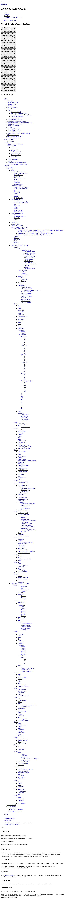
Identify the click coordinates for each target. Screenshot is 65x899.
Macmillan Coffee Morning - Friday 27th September (32, 231)
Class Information (22, 270)
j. (24, 374)
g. (24, 351)
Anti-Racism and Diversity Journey (16, 121)
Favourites (20, 643)
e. (24, 365)
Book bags (17, 205)
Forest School (24, 420)
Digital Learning (18, 198)
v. (24, 376)
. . (18, 633)
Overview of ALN (16, 112)
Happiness (24, 719)
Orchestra (20, 467)
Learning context (22, 740)
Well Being (21, 715)
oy (21, 410)
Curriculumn (17, 181)
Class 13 (16, 573)
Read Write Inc (18, 210)
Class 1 (16, 304)
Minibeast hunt (25, 519)
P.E (15, 215)
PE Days (20, 533)
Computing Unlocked (23, 720)
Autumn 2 (23, 333)
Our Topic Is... (21, 594)
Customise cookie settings (20, 844)
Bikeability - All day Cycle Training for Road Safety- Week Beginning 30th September (41, 230)
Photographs (21, 413)
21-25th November (26, 291)
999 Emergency (22, 545)
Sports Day (10, 167)
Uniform (9, 161)
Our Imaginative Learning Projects (27, 460)
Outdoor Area (21, 605)
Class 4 (16, 428)
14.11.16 (26, 265)
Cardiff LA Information (17, 116)
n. (24, 348)
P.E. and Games (18, 175)
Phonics (16, 196)
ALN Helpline (15, 118)
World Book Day (22, 510)
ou (21, 408)
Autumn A (24, 278)
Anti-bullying (21, 570)
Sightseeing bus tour (26, 523)
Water (15, 179)
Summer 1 (23, 596)
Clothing (23, 273)
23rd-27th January (26, 302)
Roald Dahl (24, 417)
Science (16, 242)
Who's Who (10, 105)
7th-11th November (29, 251)
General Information (23, 485)
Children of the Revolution (28, 488)
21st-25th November (29, 255)
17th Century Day (22, 468)
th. (25, 382)
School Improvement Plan (14, 138)
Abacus (20, 731)
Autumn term (24, 754)
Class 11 (16, 554)
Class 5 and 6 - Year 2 (17, 199)
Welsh (19, 411)
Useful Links (14, 148)
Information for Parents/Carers (19, 113)
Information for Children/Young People (21, 115)
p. (24, 350)
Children (6, 14)
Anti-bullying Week (23, 493)
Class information (22, 571)
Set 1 (22, 657)
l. (24, 367)
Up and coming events (24, 579)
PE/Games (17, 239)
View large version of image (8, 28)
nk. (25, 391)
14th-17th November (30, 253)
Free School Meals (16, 155)
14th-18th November (26, 288)
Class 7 (16, 483)
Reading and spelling (19, 216)
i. (24, 347)
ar (21, 402)
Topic (15, 241)
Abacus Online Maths (23, 706)
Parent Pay (14, 156)
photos (19, 797)
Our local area (25, 522)
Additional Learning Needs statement (17, 164)
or (21, 404)
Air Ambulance (25, 419)
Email (19, 734)
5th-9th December (29, 258)
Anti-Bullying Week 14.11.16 (32, 290)
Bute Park (23, 517)
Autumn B (24, 279)
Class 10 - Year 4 (15, 224)
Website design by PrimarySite (12, 824)
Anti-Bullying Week (23, 316)
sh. (25, 370)
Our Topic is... (21, 276)
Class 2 (16, 318)
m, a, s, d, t (24, 336)
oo (21, 399)
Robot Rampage (25, 490)
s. (24, 341)
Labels (19, 313)
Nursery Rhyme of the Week (28, 264)
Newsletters (10, 141)
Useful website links (23, 762)
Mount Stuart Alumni (13, 135)
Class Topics (21, 606)
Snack (16, 195)
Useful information (23, 739)
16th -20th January (26, 301)
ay (21, 393)
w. (25, 379)
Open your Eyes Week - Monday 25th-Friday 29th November (34, 235)
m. (25, 337)
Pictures (20, 622)
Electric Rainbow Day (10, 20)
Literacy (16, 238)
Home (5, 13)
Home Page (4, 4)
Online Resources (22, 459)
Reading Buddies (22, 471)
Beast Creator (24, 565)
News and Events (8, 139)
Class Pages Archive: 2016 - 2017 (13, 17)
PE (15, 190)
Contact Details (11, 104)
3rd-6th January (28, 259)
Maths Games (21, 708)
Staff (19, 620)
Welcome (9, 101)
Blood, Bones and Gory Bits (25, 542)
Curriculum (17, 218)
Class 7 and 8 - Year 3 (17, 213)
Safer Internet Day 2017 (24, 448)
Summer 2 (23, 599)
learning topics (21, 803)
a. (24, 339)
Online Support (11, 145)
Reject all (3, 844)
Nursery (13, 170)
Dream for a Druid (23, 543)
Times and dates (22, 691)
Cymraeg (20, 540)
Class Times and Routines (21, 173)
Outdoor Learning (26, 626)
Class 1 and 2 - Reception (18, 172)
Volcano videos (22, 462)
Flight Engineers (25, 508)
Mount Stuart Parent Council (15, 124)
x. (24, 388)
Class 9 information (23, 763)
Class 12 (16, 562)
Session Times (25, 589)
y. (24, 377)
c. (24, 356)
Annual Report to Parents (14, 130)
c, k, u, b (23, 354)
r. (24, 371)
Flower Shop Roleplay (27, 671)
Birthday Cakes (18, 184)
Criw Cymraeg (11, 808)
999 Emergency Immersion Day (26, 551)
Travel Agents (21, 777)
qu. (25, 387)
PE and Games (22, 431)
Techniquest (21, 473)
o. (24, 353)
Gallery (16, 221)
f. (24, 364)
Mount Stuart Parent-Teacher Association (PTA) (20, 122)
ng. (25, 390)
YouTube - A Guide (16, 152)
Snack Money (21, 602)
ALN (8, 110)
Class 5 (6, 19)
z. (24, 384)
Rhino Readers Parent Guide (15, 144)
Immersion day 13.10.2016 (28, 530)
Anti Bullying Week (23, 499)
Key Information (8, 109)
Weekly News (21, 285)
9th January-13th (25, 299)
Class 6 (16, 480)
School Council (11, 805)
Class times (21, 321)
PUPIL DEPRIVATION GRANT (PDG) (18, 133)
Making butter (21, 463)
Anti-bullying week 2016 (24, 559)
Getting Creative (25, 625)
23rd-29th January (29, 262)
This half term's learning (20, 201)
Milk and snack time (19, 178)
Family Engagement (12, 159)
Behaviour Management (13, 132)
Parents (6, 142)
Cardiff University (22, 550)
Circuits (20, 479)
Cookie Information (9, 818)
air (21, 405)
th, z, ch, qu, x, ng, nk (27, 381)
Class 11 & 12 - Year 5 (17, 225)
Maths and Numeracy (23, 686)
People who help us (26, 525)
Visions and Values (12, 102)
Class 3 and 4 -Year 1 (16, 185)
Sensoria (20, 774)
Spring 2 (23, 597)
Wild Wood (21, 548)
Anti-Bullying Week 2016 (24, 447)
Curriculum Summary (13, 125)
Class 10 (16, 537)
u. (24, 359)
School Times (21, 617)
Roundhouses (24, 528)
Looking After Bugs (26, 623)
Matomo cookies (9, 875)
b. (24, 361)
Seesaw (13, 150)
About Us (6, 99)
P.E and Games (22, 791)
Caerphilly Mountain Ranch (28, 520)
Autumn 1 (23, 331)
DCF (12, 147)
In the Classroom (25, 628)
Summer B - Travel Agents (31, 759)
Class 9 (16, 511)
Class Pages (7, 16)
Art (18, 709)
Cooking (23, 629)
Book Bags (17, 176)
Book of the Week (26, 250)
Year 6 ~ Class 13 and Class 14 (19, 227)
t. (24, 344)
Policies (9, 127)
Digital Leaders (11, 806)
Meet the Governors (12, 107)
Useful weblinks (22, 743)
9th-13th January (28, 261)
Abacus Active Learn (23, 445)
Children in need (25, 427)
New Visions (21, 546)
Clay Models (21, 474)
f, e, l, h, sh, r (24, 362)
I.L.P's (19, 746)
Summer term (24, 757)
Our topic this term (23, 577)
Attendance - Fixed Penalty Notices (16, 162)
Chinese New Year (26, 669)
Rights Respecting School (14, 811)
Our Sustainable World (24, 553)
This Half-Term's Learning (21, 187)
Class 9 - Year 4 (15, 222)
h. (24, 368)
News (15, 219)
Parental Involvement (23, 536)
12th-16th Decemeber (27, 296)
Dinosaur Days (25, 414)
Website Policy (8, 820)
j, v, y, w (23, 373)
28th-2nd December (26, 293)
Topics (19, 563)
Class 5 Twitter (22, 451)
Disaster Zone (24, 491)
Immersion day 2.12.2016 (28, 526)
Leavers (16, 244)
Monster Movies (22, 477)
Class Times (21, 311)
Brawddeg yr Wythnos (17, 809)
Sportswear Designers (23, 772)
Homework (21, 314)
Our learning (21, 516)
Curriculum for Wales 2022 (14, 136)
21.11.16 (26, 267)
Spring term (24, 755)
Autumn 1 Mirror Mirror (27, 668)
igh (22, 396)
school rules (21, 800)
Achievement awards (23, 514)
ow (22, 397)
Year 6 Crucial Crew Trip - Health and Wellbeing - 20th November (35, 233)
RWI (19, 248)
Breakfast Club (11, 158)
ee (21, 394)
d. (24, 342)
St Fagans (23, 531)
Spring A (23, 281)
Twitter (16, 193)
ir (21, 407)
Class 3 (16, 422)
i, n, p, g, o (24, 345)
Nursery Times (25, 274)
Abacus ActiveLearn (23, 696)
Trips (19, 557)
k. (24, 357)
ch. (25, 385)
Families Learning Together (14, 119)
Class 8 (16, 496)
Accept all (10, 844)
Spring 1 (23, 611)
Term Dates (17, 182)
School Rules (21, 789)
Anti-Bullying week (23, 424)
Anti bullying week (23, 513)
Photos (19, 425)
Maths (16, 236)
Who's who (21, 310)
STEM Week (24, 416)
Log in (2, 3)
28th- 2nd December (29, 256)
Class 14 (16, 574)
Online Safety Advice (16, 153)
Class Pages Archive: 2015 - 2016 (20, 583)
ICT (19, 476)
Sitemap (6, 817)
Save (15, 897)
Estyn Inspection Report (13, 129)
